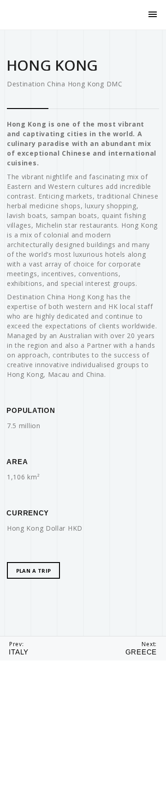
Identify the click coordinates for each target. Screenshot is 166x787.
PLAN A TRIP (33, 570)
